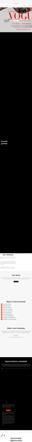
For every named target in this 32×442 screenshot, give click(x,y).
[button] (5, 5)
